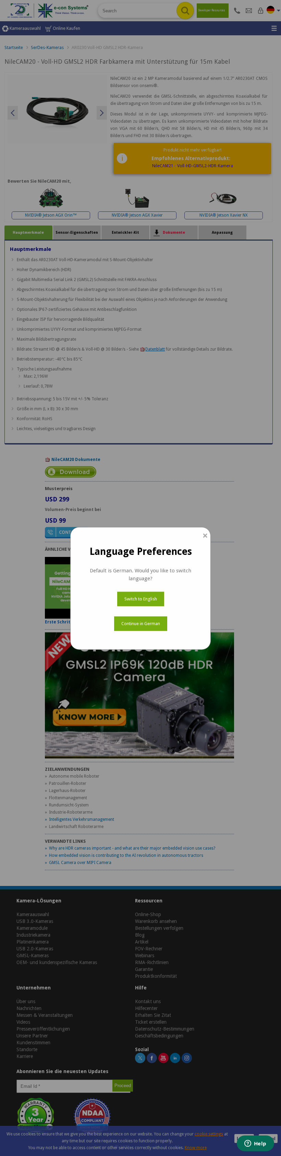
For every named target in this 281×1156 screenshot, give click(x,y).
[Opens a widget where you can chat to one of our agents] (255, 1144)
